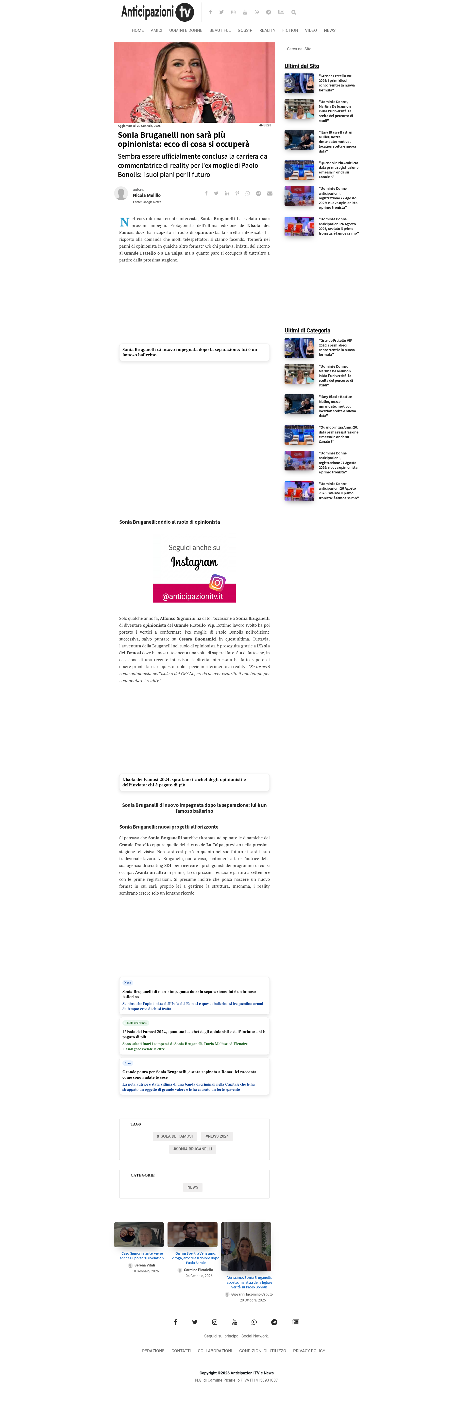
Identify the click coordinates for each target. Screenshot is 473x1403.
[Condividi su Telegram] (261, 193)
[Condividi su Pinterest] (240, 193)
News (330, 30)
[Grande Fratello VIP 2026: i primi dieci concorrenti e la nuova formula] (299, 83)
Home (138, 30)
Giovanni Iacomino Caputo (252, 1294)
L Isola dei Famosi (135, 1023)
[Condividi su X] (219, 193)
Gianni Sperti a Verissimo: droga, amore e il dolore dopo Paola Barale (195, 1258)
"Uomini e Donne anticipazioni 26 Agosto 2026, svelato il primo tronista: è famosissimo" (339, 226)
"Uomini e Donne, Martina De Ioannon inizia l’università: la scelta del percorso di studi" (336, 111)
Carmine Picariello (198, 1270)
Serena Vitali (145, 1265)
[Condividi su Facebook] (209, 193)
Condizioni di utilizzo (262, 1351)
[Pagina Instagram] (194, 568)
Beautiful (220, 30)
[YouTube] (248, 13)
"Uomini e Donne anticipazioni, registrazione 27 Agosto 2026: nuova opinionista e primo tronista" (338, 198)
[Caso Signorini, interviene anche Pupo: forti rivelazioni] (139, 1234)
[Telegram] (271, 13)
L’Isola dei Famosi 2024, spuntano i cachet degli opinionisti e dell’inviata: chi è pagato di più (184, 782)
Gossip (245, 30)
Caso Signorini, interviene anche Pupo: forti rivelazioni (142, 1256)
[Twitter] (224, 13)
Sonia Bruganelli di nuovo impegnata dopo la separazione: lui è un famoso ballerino (189, 352)
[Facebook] (213, 13)
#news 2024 (217, 1136)
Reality (267, 30)
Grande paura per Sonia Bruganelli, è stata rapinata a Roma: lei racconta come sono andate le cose (189, 1074)
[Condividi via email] (273, 193)
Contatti (181, 1351)
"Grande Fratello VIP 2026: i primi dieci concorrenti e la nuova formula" (337, 83)
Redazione (153, 1351)
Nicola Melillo (147, 195)
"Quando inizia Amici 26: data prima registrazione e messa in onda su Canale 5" (338, 170)
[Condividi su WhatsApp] (250, 193)
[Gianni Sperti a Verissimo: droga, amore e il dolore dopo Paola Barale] (193, 1234)
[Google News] (284, 13)
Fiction (290, 30)
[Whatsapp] (259, 13)
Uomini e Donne (186, 30)
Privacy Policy (309, 1351)
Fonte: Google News (147, 202)
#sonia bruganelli (192, 1149)
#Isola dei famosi (175, 1136)
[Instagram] (236, 13)
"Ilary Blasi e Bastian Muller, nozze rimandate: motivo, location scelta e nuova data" (337, 142)
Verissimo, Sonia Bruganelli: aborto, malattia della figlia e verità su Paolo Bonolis (249, 1282)
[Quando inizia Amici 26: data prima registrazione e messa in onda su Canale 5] (299, 170)
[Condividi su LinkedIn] (230, 193)
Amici (156, 30)
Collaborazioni (215, 1351)
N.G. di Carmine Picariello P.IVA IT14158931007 (236, 1380)
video (311, 30)
